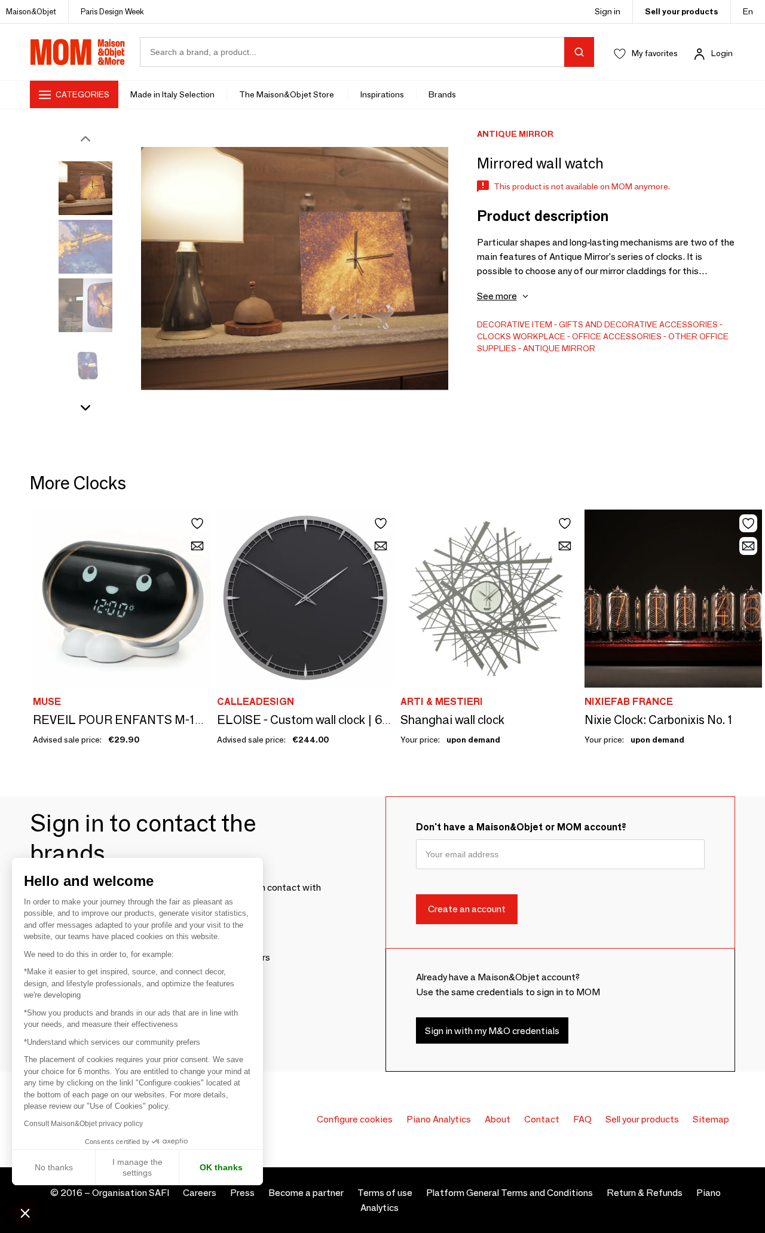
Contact (541, 1119)
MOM (78, 52)
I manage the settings (137, 1167)
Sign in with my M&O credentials (492, 1030)
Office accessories (617, 336)
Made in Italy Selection (172, 94)
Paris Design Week (112, 11)
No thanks (54, 1167)
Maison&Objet (31, 11)
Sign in (607, 11)
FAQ (582, 1119)
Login (722, 53)
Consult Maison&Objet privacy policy (83, 1123)
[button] (25, 1212)
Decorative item (514, 324)
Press (242, 1192)
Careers (199, 1192)
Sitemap (711, 1119)
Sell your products (681, 11)
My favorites (655, 53)
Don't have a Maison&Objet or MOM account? (521, 827)
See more (497, 296)
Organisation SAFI (130, 1192)
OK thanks (221, 1167)
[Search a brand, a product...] (579, 52)
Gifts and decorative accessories (638, 324)
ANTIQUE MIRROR (559, 348)
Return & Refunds (645, 1192)
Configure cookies (355, 1119)
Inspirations (382, 94)
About (497, 1119)
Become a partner (306, 1192)
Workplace (539, 336)
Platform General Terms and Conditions (509, 1192)
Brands (442, 94)
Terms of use (384, 1192)
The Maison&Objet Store (287, 94)
